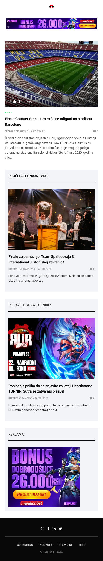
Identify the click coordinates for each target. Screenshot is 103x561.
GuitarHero (25, 545)
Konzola (46, 545)
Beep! (82, 545)
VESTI (8, 113)
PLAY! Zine (66, 545)
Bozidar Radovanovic (21, 269)
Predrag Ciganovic (16, 131)
